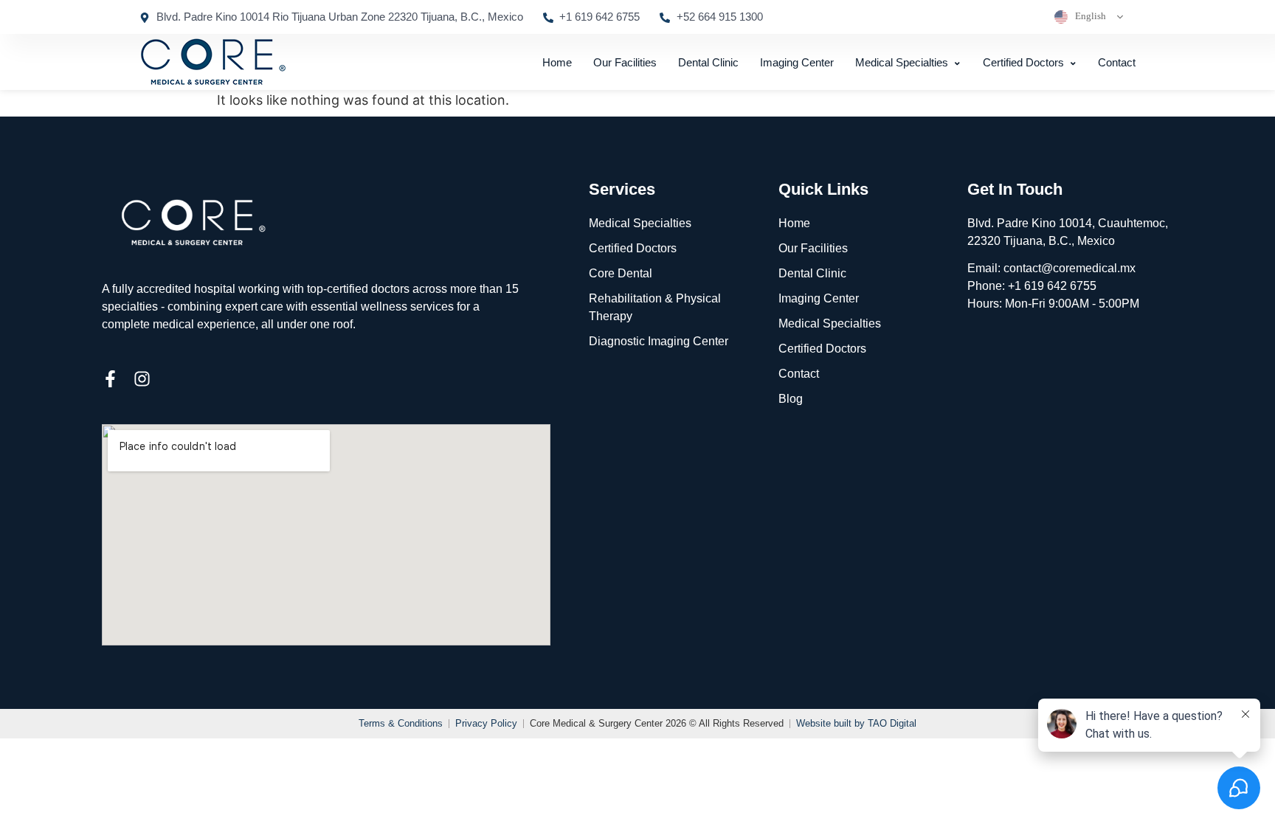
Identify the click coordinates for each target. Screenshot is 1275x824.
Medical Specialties (901, 62)
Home (557, 62)
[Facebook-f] (110, 378)
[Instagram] (142, 378)
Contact (1117, 62)
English (1089, 15)
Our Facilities (625, 62)
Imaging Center (797, 62)
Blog (790, 398)
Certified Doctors (1023, 62)
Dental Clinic (708, 62)
